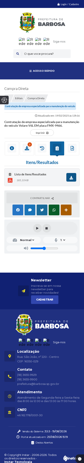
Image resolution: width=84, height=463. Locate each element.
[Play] (37, 228)
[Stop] (46, 228)
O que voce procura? (39, 53)
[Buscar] (17, 53)
